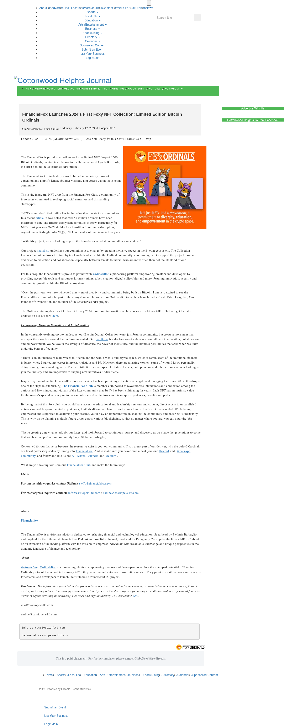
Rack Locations (74, 8)
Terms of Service (81, 689)
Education (92, 20)
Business (91, 28)
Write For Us (125, 8)
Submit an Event (92, 49)
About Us (45, 8)
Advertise (57, 8)
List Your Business (92, 53)
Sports (91, 12)
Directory (91, 37)
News (30, 88)
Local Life (91, 16)
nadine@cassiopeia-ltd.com (121, 493)
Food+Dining (91, 33)
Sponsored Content (92, 45)
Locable (65, 689)
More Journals (93, 8)
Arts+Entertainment (91, 24)
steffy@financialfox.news (95, 483)
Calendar (91, 41)
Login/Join (92, 58)
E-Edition (140, 8)
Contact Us (110, 8)
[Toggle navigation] (149, 3)
